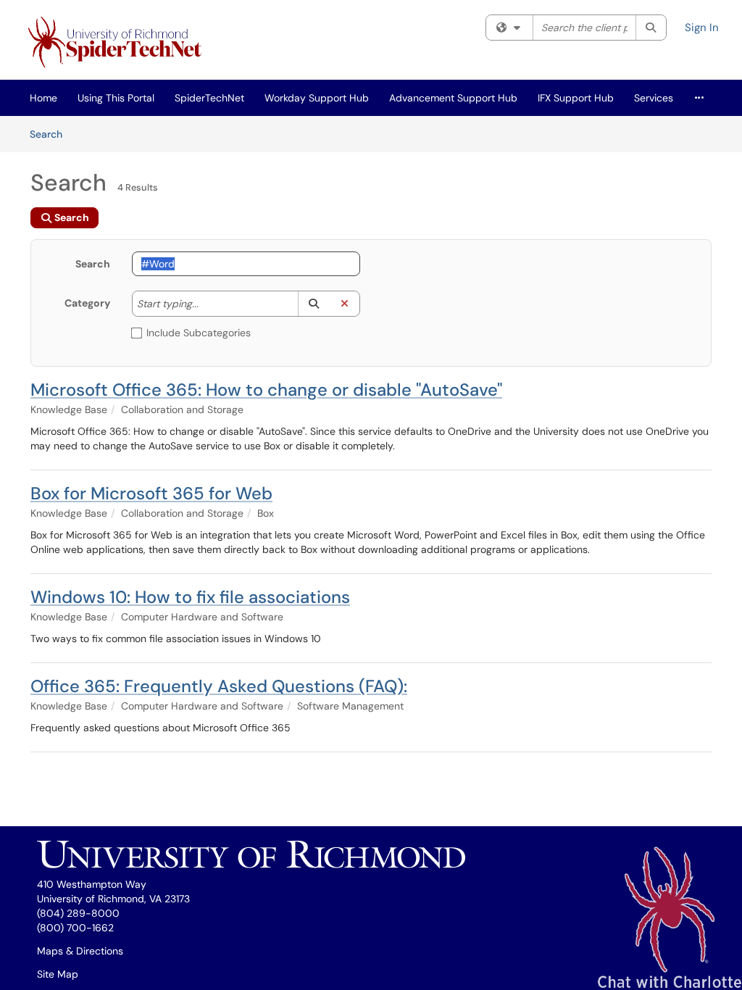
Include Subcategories (198, 332)
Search (51, 134)
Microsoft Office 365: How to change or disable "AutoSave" (266, 389)
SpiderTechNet (209, 97)
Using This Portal (116, 97)
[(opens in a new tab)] (117, 43)
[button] (313, 303)
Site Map (57, 974)
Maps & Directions (80, 950)
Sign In (702, 27)
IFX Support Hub (576, 97)
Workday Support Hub (316, 97)
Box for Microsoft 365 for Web (151, 493)
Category (87, 302)
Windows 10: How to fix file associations (190, 597)
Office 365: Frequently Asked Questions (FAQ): (218, 686)
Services (653, 97)
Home (43, 97)
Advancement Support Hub (453, 97)
